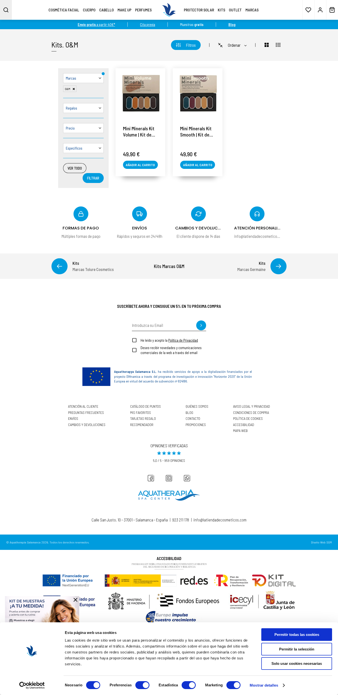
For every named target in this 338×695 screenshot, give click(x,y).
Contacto (193, 419)
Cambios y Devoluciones (86, 425)
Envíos (73, 419)
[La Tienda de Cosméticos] (169, 10)
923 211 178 (180, 519)
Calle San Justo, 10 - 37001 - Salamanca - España (130, 519)
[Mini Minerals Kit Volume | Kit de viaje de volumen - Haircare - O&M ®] (140, 93)
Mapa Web (240, 431)
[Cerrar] (75, 600)
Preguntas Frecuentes (86, 413)
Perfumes (143, 9)
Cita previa (147, 24)
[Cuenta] (320, 10)
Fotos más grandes (264, 45)
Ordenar (234, 45)
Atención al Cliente (83, 406)
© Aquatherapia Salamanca (23, 542)
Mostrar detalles (264, 685)
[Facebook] (151, 478)
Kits (221, 9)
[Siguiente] (278, 266)
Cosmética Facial (63, 9)
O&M (71, 44)
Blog (189, 413)
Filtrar (93, 178)
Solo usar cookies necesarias (296, 663)
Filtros (191, 45)
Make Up (124, 9)
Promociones (196, 425)
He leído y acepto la (169, 340)
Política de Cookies (248, 419)
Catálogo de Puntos (145, 406)
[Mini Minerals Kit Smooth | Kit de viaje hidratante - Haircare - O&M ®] (197, 93)
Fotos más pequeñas (278, 45)
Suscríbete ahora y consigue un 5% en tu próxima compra (169, 306)
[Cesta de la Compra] (332, 10)
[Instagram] (169, 478)
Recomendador (141, 425)
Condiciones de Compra (251, 413)
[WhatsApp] (187, 478)
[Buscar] (6, 10)
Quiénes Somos (197, 406)
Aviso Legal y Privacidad (251, 406)
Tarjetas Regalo (143, 419)
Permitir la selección (296, 649)
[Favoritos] (308, 10)
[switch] (142, 685)
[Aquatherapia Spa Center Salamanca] (169, 495)
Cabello (106, 9)
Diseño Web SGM (321, 542)
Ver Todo (75, 168)
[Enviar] (201, 325)
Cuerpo (89, 9)
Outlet (235, 9)
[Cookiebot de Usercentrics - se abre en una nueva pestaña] (32, 685)
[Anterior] (59, 266)
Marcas (252, 9)
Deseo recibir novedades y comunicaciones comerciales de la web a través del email (171, 350)
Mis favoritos (140, 413)
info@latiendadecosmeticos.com (219, 519)
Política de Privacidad (183, 340)
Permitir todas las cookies (296, 634)
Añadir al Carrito (140, 165)
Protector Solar (199, 9)
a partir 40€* (96, 24)
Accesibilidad (243, 425)
